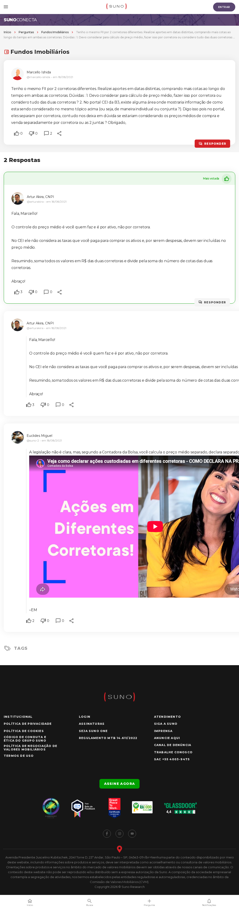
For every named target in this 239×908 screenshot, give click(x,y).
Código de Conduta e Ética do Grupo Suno (25, 738)
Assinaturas (92, 723)
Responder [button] (215, 143)
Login (84, 716)
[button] (16, 133)
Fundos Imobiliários (55, 32)
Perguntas (26, 32)
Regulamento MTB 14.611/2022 (108, 738)
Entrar (224, 7)
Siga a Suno (165, 723)
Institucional (18, 716)
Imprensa (163, 731)
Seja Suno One (93, 731)
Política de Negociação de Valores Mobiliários (30, 747)
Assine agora (119, 784)
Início (7, 32)
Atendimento (167, 716)
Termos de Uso (19, 755)
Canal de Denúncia (172, 745)
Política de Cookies (24, 731)
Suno (20, 19)
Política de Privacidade (28, 723)
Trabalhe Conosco (173, 752)
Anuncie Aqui (167, 738)
